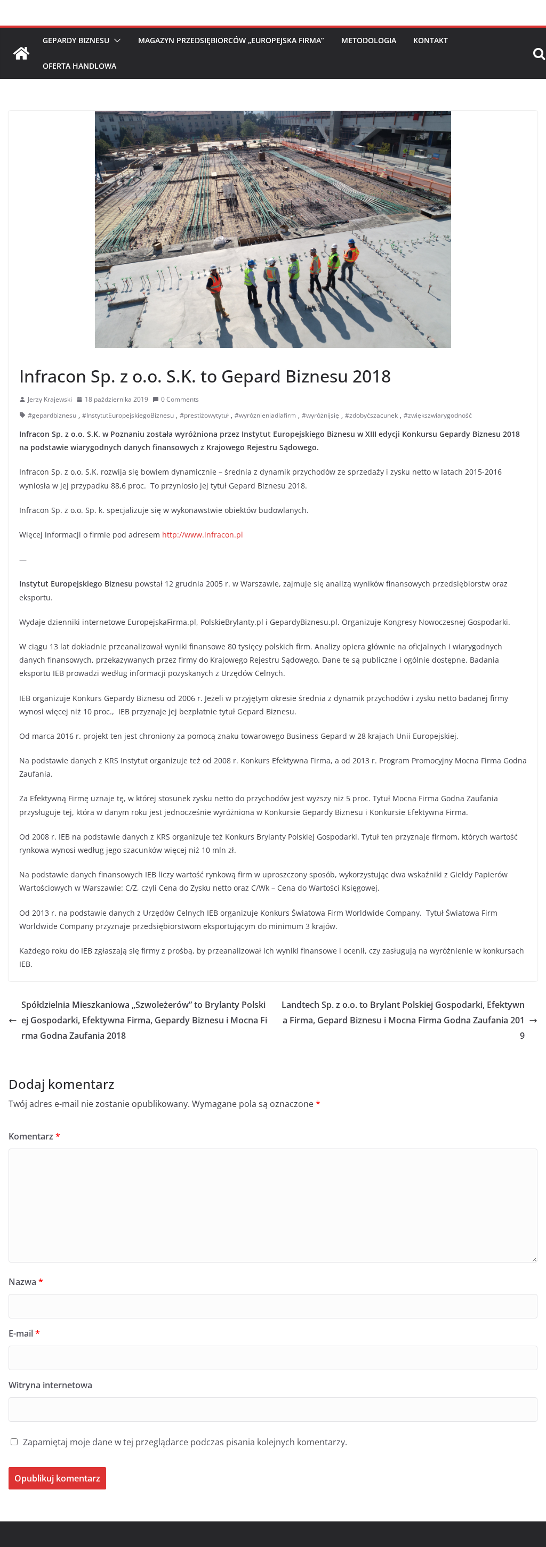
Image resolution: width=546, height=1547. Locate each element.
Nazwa (26, 1282)
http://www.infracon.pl (202, 535)
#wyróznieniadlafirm (265, 415)
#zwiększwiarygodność (438, 415)
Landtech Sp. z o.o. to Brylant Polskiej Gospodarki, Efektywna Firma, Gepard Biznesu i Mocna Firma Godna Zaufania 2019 (403, 1020)
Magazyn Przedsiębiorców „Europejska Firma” (231, 40)
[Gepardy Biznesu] (21, 53)
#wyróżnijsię (320, 415)
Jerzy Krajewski (50, 399)
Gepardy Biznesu (76, 40)
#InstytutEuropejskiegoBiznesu (128, 415)
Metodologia (368, 40)
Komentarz (34, 1136)
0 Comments (180, 399)
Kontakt (430, 40)
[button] (115, 40)
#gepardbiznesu (52, 415)
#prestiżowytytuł (204, 415)
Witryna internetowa (50, 1385)
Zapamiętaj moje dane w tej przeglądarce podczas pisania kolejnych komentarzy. (185, 1442)
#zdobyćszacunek (371, 415)
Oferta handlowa (79, 66)
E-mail (24, 1333)
